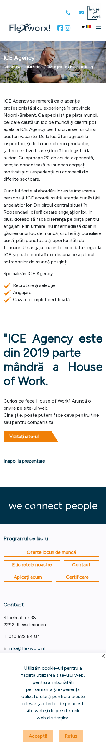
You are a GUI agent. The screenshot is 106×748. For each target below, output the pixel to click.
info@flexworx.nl (27, 648)
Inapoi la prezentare (24, 461)
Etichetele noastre (32, 564)
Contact (81, 564)
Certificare (77, 577)
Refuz (71, 736)
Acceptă (38, 736)
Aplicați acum (28, 577)
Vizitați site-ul (24, 436)
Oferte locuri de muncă (51, 552)
